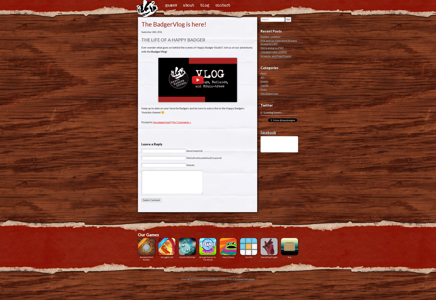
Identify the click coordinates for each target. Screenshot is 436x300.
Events (264, 81)
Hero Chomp (228, 257)
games (171, 5)
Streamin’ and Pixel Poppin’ (276, 56)
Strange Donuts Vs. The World (207, 258)
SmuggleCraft (167, 257)
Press (264, 89)
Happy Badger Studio (208, 279)
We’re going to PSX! (272, 48)
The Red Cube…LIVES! (274, 52)
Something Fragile (269, 257)
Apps (264, 73)
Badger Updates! (271, 36)
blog (204, 5)
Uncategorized (161, 122)
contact (222, 5)
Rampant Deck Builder (146, 258)
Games (265, 85)
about (188, 5)
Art (262, 77)
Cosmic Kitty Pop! (187, 257)
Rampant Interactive (244, 279)
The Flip (248, 257)
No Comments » (181, 122)
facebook (268, 132)
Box (289, 257)
